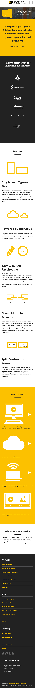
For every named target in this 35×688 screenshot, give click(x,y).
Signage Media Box (7, 564)
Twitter (6, 653)
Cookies (4, 648)
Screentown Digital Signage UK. (17, 683)
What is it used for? (7, 603)
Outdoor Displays (6, 583)
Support (4, 621)
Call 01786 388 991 (17, 46)
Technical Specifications (8, 614)
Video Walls (5, 587)
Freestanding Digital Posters (10, 572)
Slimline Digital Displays (8, 568)
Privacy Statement (7, 644)
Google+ (13, 653)
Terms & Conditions (7, 641)
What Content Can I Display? (9, 610)
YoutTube (10, 653)
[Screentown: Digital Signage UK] (17, 2)
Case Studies (5, 618)
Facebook (3, 653)
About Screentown (7, 637)
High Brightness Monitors (9, 579)
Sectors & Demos (6, 633)
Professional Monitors (8, 576)
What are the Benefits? (8, 606)
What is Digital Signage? (8, 599)
